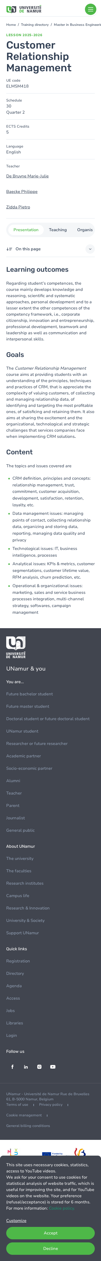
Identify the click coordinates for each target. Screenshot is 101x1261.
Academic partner (23, 756)
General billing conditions (28, 1125)
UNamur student (22, 731)
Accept (50, 1233)
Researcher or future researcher (37, 743)
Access (13, 998)
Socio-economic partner (29, 768)
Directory (15, 973)
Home (11, 25)
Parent (12, 805)
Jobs (10, 1011)
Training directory (35, 25)
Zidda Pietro (18, 207)
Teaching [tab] (58, 230)
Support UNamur (22, 933)
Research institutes (25, 883)
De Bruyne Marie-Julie (27, 176)
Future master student (27, 706)
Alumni (13, 781)
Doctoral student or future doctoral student (48, 719)
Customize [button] (16, 1221)
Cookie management (24, 1115)
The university (19, 858)
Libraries (14, 1023)
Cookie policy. (62, 1208)
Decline (50, 1248)
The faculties (18, 871)
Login (11, 1035)
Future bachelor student (29, 694)
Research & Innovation (28, 908)
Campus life (17, 896)
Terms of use (17, 1104)
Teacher (14, 793)
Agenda (14, 986)
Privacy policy (50, 1104)
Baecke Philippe (22, 191)
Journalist (15, 818)
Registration (18, 961)
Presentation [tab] (26, 230)
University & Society (25, 920)
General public (20, 830)
